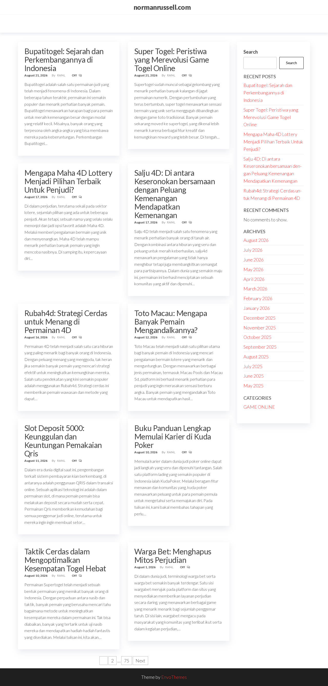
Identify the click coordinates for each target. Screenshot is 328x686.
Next (140, 660)
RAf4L (61, 75)
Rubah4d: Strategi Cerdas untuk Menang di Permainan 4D (65, 321)
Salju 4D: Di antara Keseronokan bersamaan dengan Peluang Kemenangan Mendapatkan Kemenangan (174, 194)
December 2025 (259, 318)
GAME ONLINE (259, 407)
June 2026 (253, 259)
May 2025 (253, 385)
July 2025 (252, 366)
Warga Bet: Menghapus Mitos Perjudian (172, 555)
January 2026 (256, 308)
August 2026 (256, 240)
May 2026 (253, 269)
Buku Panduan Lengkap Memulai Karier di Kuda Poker (172, 436)
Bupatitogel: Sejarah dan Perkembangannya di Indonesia (64, 59)
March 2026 (255, 288)
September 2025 (259, 347)
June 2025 (253, 376)
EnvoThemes (174, 677)
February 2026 (257, 298)
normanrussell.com (162, 7)
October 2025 (257, 337)
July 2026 (252, 250)
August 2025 (256, 356)
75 (126, 660)
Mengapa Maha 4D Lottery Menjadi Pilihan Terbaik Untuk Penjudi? (68, 181)
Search (250, 52)
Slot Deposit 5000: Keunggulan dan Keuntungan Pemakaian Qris (63, 440)
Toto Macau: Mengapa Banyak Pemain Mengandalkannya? (170, 321)
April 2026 (253, 279)
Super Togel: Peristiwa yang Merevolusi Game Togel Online (171, 59)
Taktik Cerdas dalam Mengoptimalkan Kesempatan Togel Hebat (65, 560)
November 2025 (259, 327)
